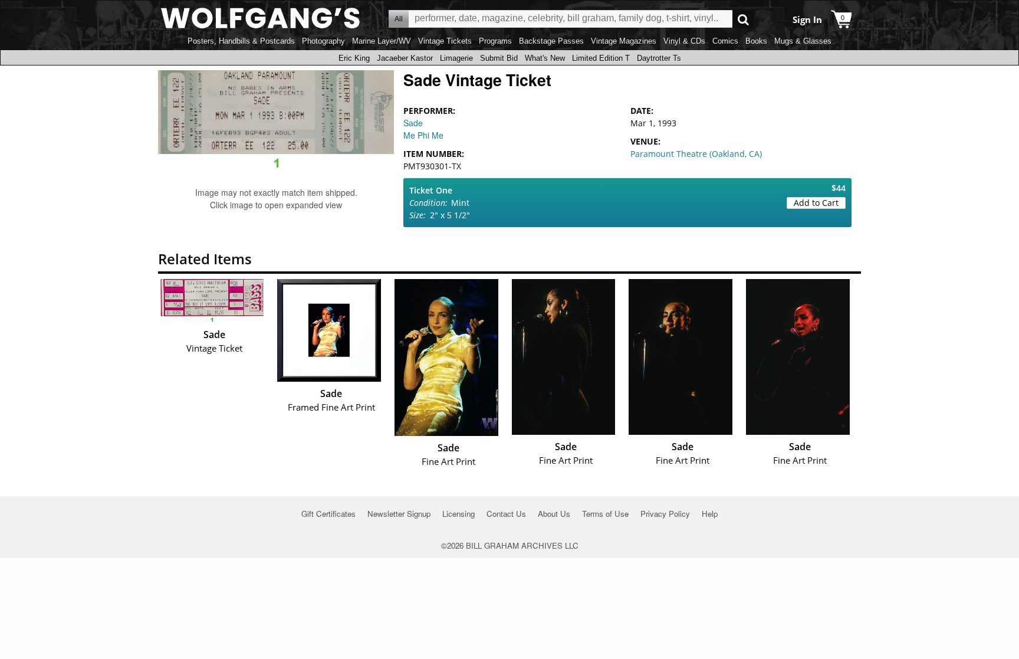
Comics (725, 41)
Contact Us (506, 514)
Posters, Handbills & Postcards (241, 41)
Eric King (354, 58)
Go (743, 19)
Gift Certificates (328, 514)
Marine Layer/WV (381, 41)
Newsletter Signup (398, 514)
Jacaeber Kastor (405, 58)
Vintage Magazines (623, 41)
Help (710, 514)
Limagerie (456, 58)
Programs (495, 41)
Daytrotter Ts (659, 58)
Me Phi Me (423, 135)
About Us (554, 514)
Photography (323, 41)
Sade (413, 123)
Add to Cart (816, 202)
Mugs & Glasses (802, 41)
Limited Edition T (601, 58)
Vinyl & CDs (684, 41)
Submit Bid (499, 58)
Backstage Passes (551, 41)
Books (756, 41)
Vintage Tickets (445, 41)
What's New (545, 58)
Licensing (458, 514)
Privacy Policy (665, 514)
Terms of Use (605, 514)
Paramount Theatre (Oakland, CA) (696, 153)
